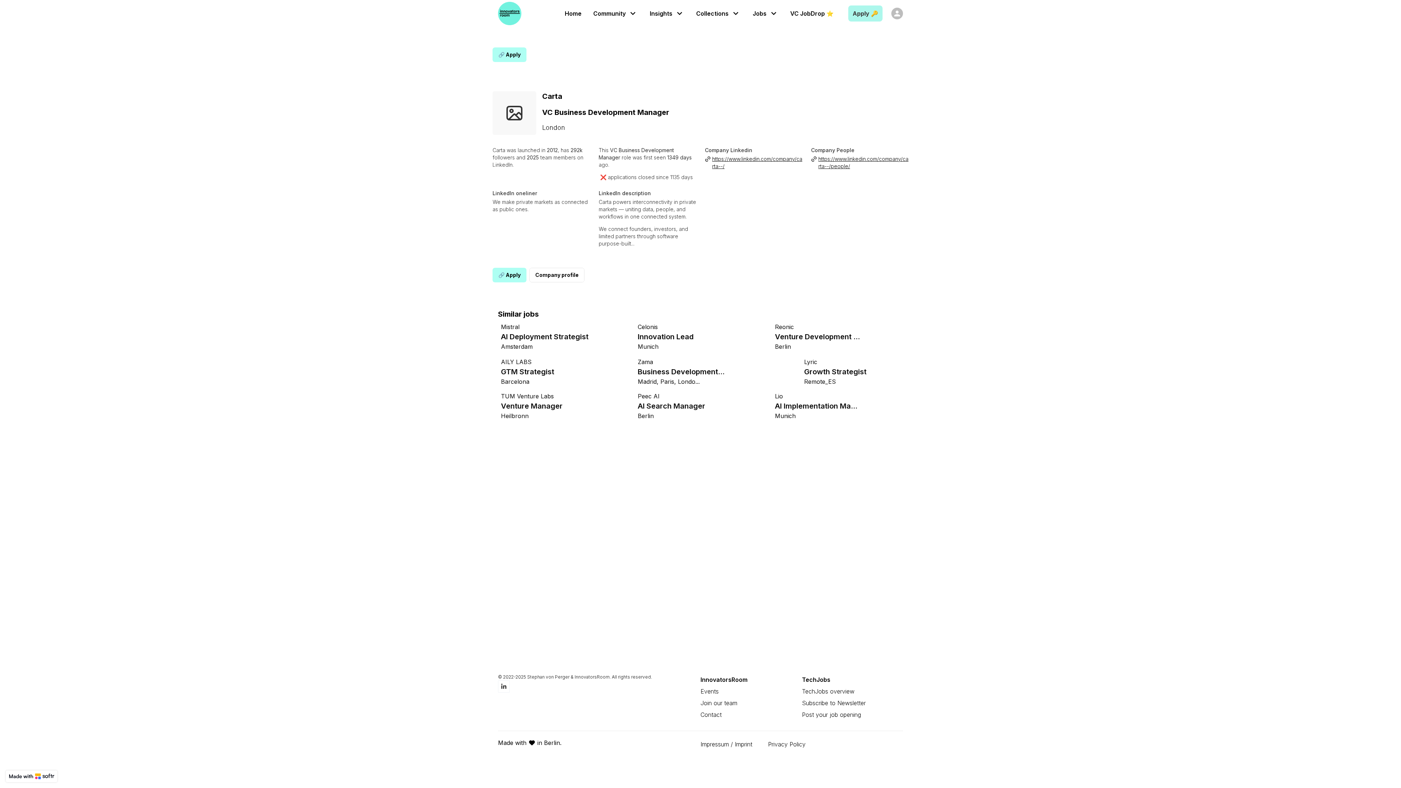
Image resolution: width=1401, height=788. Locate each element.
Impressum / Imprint (726, 744)
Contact (711, 714)
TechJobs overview (828, 691)
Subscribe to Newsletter (834, 703)
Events (709, 691)
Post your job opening (831, 714)
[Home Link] (509, 13)
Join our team (718, 703)
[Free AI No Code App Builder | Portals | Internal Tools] (31, 776)
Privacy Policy (787, 744)
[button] (615, 13)
